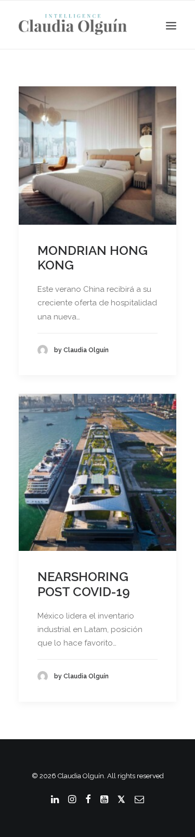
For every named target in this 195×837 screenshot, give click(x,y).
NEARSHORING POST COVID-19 (83, 584)
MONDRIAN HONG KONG (92, 258)
